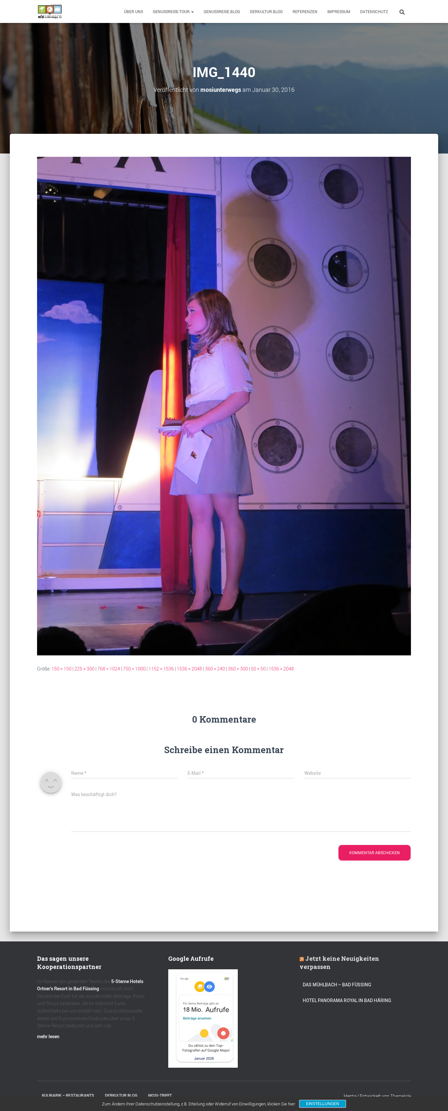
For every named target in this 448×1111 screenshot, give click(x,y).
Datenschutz (374, 11)
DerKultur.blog (266, 11)
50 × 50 (258, 669)
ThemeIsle (400, 1096)
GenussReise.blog (222, 11)
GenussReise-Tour (172, 11)
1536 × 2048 (189, 669)
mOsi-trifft (160, 1095)
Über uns (133, 11)
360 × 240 (215, 669)
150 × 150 (61, 669)
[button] (192, 11)
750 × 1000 (134, 669)
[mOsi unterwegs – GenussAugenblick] (50, 11)
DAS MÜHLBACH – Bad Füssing (337, 984)
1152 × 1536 (161, 669)
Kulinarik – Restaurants (68, 1095)
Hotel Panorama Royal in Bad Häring (347, 1000)
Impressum (338, 11)
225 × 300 (84, 669)
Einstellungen (322, 1103)
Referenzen (305, 11)
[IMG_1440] (224, 405)
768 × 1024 (108, 669)
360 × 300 (238, 669)
